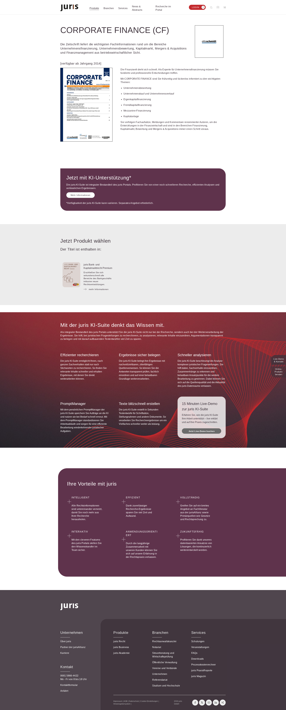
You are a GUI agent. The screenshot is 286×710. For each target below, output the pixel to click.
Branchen (160, 633)
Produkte (120, 633)
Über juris (65, 641)
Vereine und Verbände (164, 668)
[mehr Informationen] (71, 274)
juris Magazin (198, 676)
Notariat (156, 647)
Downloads (197, 659)
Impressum (117, 701)
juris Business (121, 647)
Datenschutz (134, 701)
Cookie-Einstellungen (149, 701)
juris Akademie (121, 653)
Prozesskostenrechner (203, 664)
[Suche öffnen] (212, 7)
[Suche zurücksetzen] (209, 7)
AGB (125, 701)
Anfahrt (64, 691)
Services (198, 633)
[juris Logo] (69, 7)
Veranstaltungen (200, 647)
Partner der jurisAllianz (73, 647)
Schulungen (198, 641)
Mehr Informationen (80, 195)
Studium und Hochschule (166, 685)
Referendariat (159, 680)
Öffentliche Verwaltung (164, 662)
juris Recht (119, 641)
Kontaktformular (69, 685)
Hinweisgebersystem (121, 704)
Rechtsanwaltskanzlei (164, 641)
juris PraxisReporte (201, 670)
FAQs (194, 653)
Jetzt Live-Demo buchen (202, 431)
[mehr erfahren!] (209, 41)
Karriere (64, 653)
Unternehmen (159, 674)
